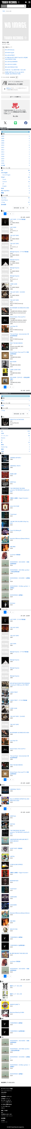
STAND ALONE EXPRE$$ (16, 864)
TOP (3, 11)
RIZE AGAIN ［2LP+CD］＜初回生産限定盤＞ (19, 378)
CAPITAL (12, 856)
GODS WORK (13, 905)
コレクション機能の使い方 (6, 1101)
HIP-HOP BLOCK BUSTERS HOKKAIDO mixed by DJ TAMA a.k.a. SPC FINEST (20, 684)
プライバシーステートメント (6, 1115)
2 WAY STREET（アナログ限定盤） (19, 700)
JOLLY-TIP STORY (14, 506)
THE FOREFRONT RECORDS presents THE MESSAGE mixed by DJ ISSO (19, 489)
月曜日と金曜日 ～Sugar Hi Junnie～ (19, 498)
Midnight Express (14, 259)
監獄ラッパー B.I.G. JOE (16, 986)
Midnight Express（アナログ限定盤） (19, 251)
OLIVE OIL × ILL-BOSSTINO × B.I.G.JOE (15, 70)
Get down (12, 603)
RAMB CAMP (13, 474)
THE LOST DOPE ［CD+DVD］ (18, 292)
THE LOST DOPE (14, 235)
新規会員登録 (3, 1092)
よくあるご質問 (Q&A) (5, 1106)
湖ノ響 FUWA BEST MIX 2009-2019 (19, 953)
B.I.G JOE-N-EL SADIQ (10, 64)
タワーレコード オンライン (6, 1090)
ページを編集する (16, 97)
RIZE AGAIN (13, 361)
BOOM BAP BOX (14, 880)
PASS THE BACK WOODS (16, 343)
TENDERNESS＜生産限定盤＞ (17, 945)
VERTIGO (12, 824)
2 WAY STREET (14, 692)
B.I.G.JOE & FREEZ (10, 55)
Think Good (13, 514)
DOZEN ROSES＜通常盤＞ (16, 595)
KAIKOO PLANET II (15, 1004)
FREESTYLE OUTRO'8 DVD (17, 419)
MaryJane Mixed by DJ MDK (17, 1012)
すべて (3, 6)
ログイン (9, 88)
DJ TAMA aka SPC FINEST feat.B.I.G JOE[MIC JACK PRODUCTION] (16, 58)
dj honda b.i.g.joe (9, 52)
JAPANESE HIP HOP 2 (15, 457)
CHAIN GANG (13, 897)
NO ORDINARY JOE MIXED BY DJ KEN (19, 308)
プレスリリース (4, 1122)
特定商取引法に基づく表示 (6, 1114)
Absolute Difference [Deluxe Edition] (19, 538)
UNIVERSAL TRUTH (15, 466)
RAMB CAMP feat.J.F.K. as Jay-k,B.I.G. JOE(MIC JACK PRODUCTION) (14, 73)
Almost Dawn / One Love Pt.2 (17, 317)
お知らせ (3, 1108)
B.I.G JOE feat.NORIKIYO (11, 61)
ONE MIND (12, 546)
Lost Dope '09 (13, 326)
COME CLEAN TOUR (15, 369)
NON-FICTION (13, 929)
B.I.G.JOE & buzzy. (9, 50)
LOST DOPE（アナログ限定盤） (18, 219)
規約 (2, 1112)
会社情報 (3, 1120)
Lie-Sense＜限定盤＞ (15, 554)
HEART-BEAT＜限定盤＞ (16, 848)
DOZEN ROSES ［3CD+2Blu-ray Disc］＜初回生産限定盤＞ (19, 570)
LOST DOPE (13, 227)
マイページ (3, 1094)
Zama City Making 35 (15, 530)
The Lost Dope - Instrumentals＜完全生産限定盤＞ (19, 334)
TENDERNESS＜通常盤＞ (16, 937)
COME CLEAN (13, 284)
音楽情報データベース (5, 1098)
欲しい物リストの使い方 (6, 1100)
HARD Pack (13, 482)
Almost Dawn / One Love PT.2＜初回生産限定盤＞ (19, 353)
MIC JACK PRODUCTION (11, 67)
